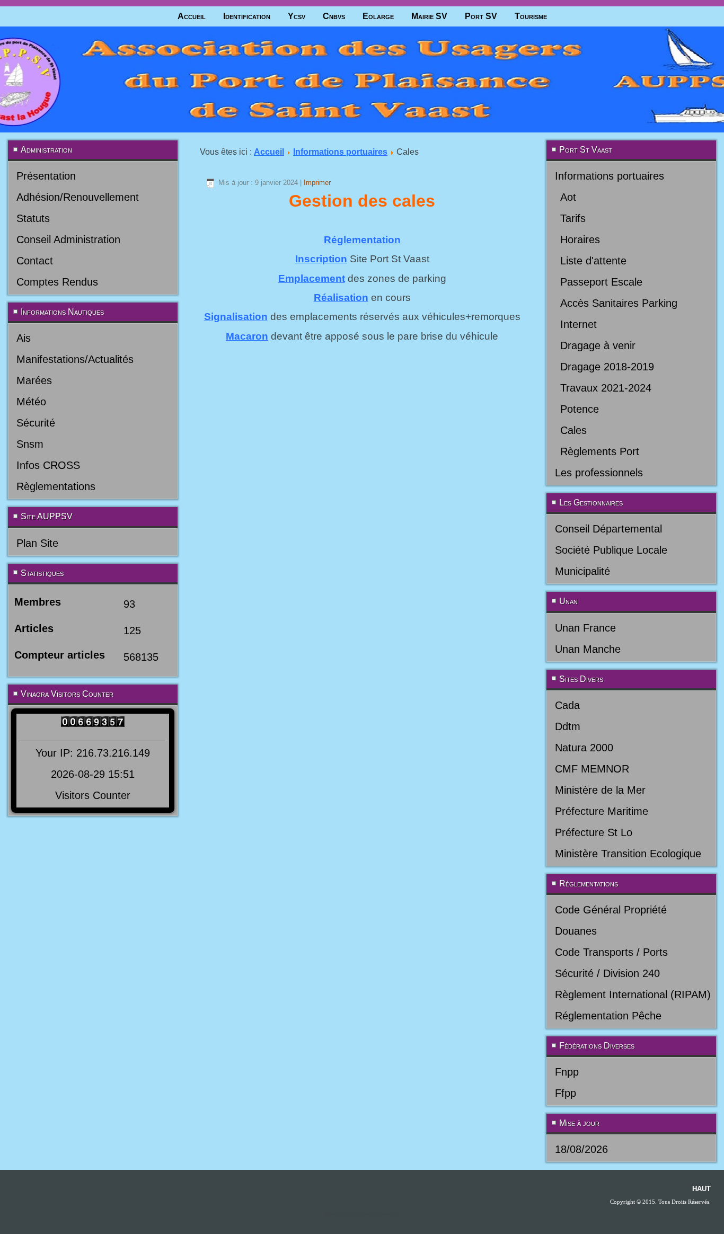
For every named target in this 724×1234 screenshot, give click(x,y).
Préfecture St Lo (593, 832)
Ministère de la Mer (600, 790)
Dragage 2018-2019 (607, 366)
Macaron (247, 336)
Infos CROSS (48, 465)
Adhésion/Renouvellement (77, 197)
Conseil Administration (68, 239)
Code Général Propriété (611, 910)
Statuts (33, 218)
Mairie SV (429, 16)
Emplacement (311, 278)
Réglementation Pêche (608, 1016)
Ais (23, 338)
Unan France (585, 628)
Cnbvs (334, 16)
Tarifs (573, 218)
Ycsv (296, 16)
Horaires (580, 239)
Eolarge (378, 16)
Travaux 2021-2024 (605, 388)
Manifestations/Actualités (75, 359)
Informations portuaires (340, 151)
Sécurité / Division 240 (607, 973)
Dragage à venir (597, 345)
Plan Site (37, 543)
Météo (31, 401)
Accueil (192, 16)
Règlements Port (599, 451)
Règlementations (55, 486)
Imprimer (317, 183)
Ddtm (567, 726)
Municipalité (582, 571)
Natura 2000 (584, 747)
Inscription (321, 258)
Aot (568, 197)
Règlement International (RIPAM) (633, 994)
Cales (573, 430)
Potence (579, 409)
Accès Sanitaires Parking (618, 303)
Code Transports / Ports (611, 952)
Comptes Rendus (57, 282)
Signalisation (236, 316)
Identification (246, 16)
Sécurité (35, 423)
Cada (567, 705)
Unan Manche (588, 649)
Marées (34, 380)
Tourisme (531, 16)
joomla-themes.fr (378, 1214)
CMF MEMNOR (592, 769)
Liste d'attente (593, 261)
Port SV (481, 16)
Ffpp (565, 1093)
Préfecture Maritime (601, 811)
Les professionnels (599, 472)
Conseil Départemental (608, 529)
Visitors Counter (92, 795)
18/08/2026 (581, 1149)
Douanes (576, 931)
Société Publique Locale (611, 550)
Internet (578, 324)
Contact (34, 261)
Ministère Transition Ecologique (628, 853)
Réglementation (362, 239)
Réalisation (341, 297)
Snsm (29, 444)
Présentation (46, 176)
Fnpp (567, 1072)
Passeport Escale (601, 282)
